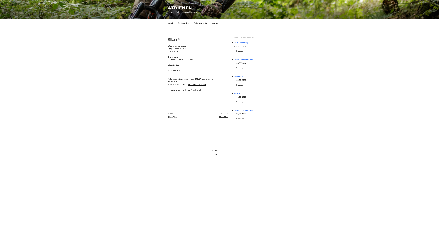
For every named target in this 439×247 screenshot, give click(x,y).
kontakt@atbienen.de (197, 84)
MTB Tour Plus (174, 71)
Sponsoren (215, 150)
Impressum (215, 154)
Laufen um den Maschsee (243, 60)
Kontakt (214, 146)
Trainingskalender (200, 23)
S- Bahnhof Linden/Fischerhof (180, 60)
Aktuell (170, 23)
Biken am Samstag (241, 43)
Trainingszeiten (183, 23)
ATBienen (180, 8)
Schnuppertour (239, 77)
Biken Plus (238, 93)
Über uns (215, 23)
